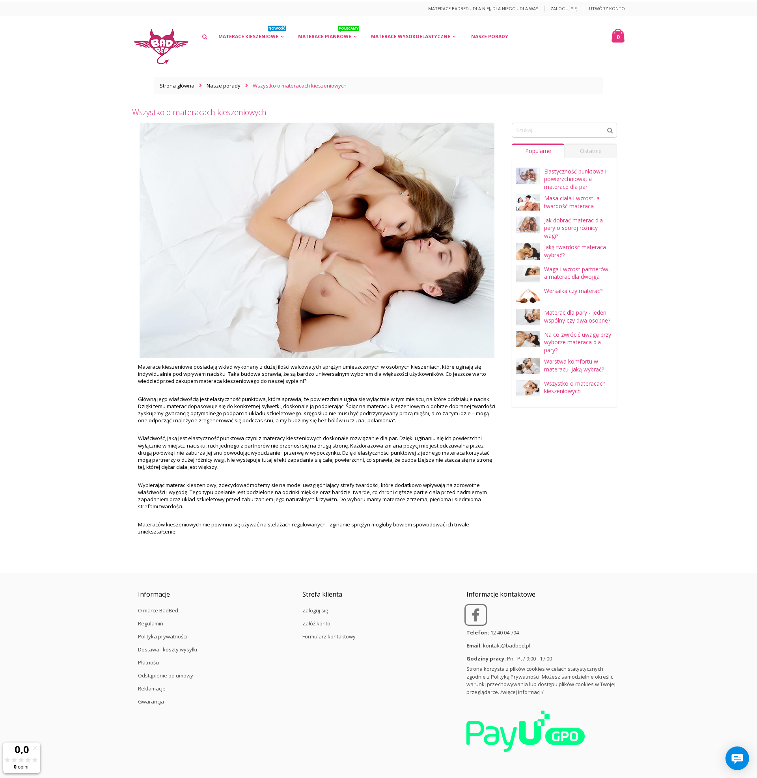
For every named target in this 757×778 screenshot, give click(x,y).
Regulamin (150, 623)
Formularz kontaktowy (329, 636)
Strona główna (177, 85)
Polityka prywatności (162, 636)
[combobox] (564, 130)
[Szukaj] (610, 129)
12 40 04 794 (504, 632)
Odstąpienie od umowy (165, 675)
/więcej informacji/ (522, 692)
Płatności (148, 662)
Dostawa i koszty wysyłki (167, 649)
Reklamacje (152, 688)
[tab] (538, 151)
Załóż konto (316, 623)
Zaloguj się (563, 8)
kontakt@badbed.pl (506, 645)
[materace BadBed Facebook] (476, 618)
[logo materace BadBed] (161, 46)
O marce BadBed (158, 610)
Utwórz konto (607, 8)
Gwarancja (151, 701)
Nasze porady (224, 85)
